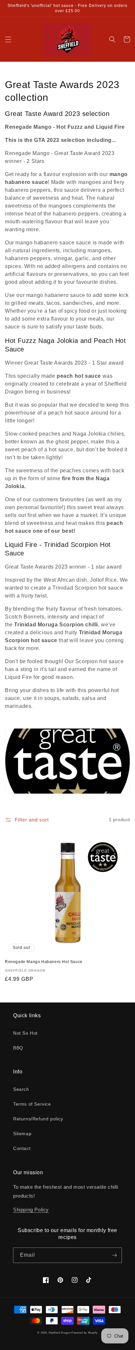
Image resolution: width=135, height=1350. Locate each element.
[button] (8, 39)
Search (21, 1089)
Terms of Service (32, 1104)
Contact (21, 1148)
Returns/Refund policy (38, 1118)
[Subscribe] (114, 1255)
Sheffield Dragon (59, 1332)
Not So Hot (25, 1033)
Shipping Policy (31, 1209)
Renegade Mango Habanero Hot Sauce (44, 961)
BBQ (18, 1047)
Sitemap (22, 1133)
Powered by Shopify (84, 1332)
